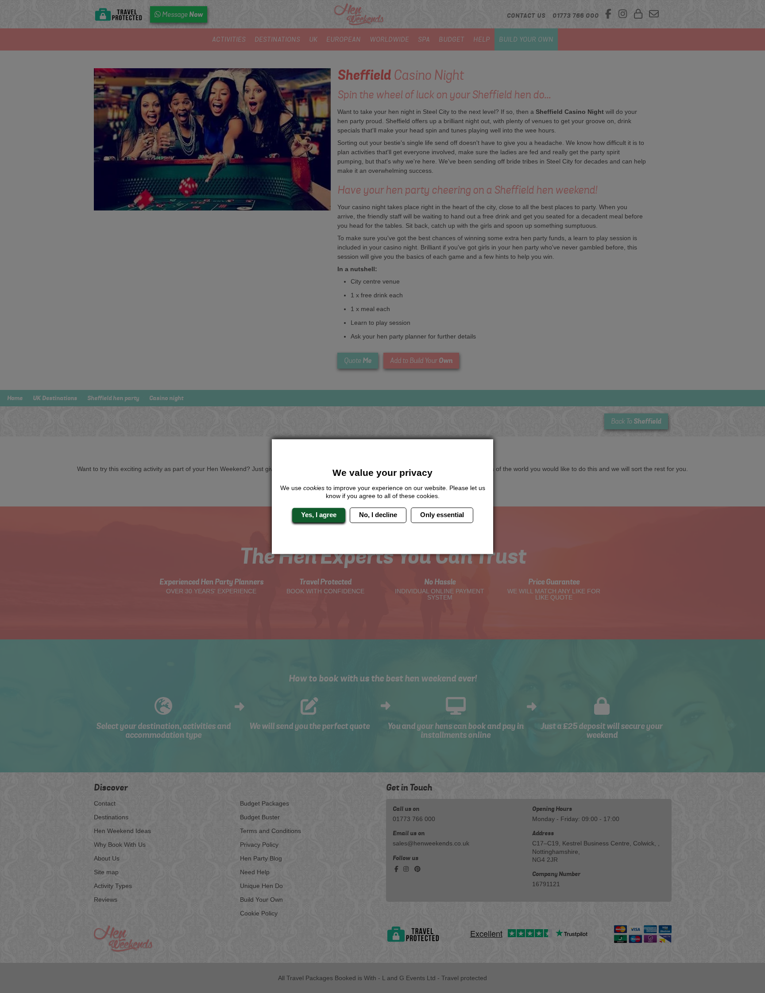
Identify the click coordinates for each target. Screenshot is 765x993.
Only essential (442, 515)
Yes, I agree (318, 515)
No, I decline (378, 515)
